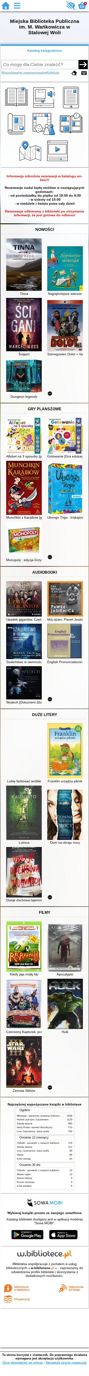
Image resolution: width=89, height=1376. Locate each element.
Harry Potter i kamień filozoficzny (34, 1127)
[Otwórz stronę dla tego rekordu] (25, 265)
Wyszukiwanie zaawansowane (24, 72)
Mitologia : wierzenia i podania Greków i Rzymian (43, 1115)
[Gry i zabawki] (44, 135)
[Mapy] (31, 162)
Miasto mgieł (23, 1174)
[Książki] (17, 108)
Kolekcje (53, 72)
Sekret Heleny (24, 1178)
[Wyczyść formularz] (74, 73)
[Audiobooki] (44, 108)
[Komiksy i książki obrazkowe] (71, 135)
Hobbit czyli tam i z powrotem (32, 1119)
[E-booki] (71, 108)
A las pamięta (24, 1186)
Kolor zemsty (24, 1158)
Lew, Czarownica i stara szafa (33, 1131)
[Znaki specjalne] (84, 73)
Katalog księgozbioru (44, 50)
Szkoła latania (24, 1123)
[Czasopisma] (17, 135)
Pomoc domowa (25, 1182)
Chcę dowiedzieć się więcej (22, 1362)
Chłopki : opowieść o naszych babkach (38, 1143)
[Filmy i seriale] (58, 162)
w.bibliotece (42, 1268)
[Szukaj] (83, 64)
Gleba (20, 1154)
